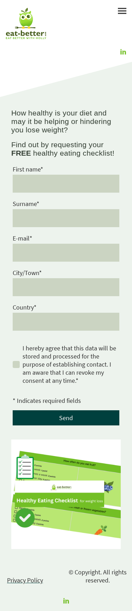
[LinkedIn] (123, 52)
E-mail (22, 238)
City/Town (27, 273)
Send (66, 418)
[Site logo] (26, 23)
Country (25, 307)
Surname (26, 204)
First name (28, 169)
